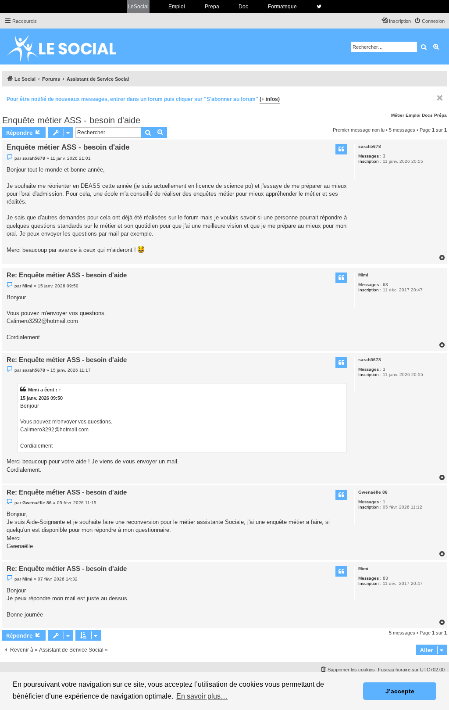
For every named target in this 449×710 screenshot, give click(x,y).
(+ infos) (270, 99)
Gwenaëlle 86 (373, 492)
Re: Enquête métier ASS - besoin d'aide (67, 275)
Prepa (212, 7)
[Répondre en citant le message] (341, 149)
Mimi (363, 275)
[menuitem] (429, 21)
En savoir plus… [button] (202, 696)
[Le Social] (68, 46)
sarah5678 (369, 146)
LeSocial (138, 7)
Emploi (176, 7)
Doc (243, 7)
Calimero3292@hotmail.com (42, 321)
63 (385, 284)
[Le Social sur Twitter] (319, 6)
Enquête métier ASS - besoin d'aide (71, 120)
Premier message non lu (359, 130)
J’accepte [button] (399, 691)
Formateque (282, 7)
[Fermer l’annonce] (439, 97)
